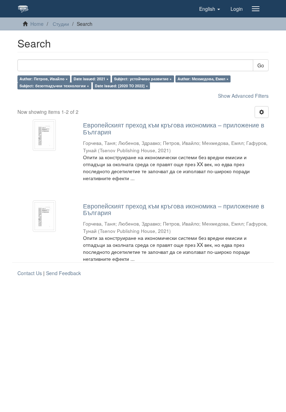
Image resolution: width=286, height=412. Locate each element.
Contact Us (29, 273)
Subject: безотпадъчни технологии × (54, 85)
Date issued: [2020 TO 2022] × (121, 85)
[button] (209, 8)
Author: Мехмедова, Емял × (203, 78)
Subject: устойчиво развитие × (143, 78)
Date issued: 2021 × (91, 78)
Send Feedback (63, 273)
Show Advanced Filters (243, 95)
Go (260, 65)
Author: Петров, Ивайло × (44, 78)
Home (37, 23)
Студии (61, 23)
